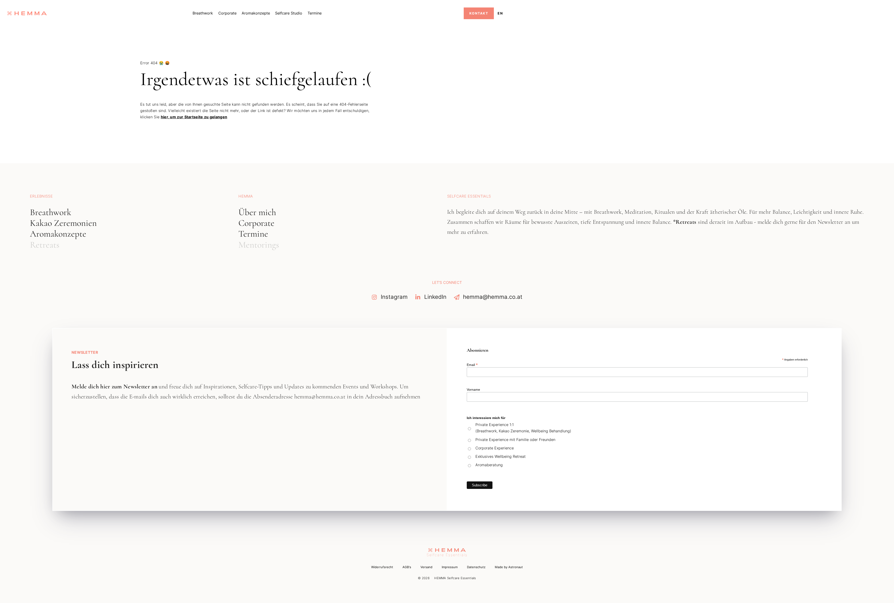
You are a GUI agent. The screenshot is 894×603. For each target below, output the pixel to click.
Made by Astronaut (509, 567)
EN (500, 13)
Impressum (450, 567)
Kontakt (478, 13)
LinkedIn (435, 296)
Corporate (227, 13)
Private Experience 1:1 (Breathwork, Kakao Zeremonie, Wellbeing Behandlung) (523, 427)
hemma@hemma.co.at (492, 296)
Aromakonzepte (256, 13)
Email (472, 364)
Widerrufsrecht (382, 567)
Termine (315, 13)
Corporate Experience (494, 448)
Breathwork (203, 13)
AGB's (406, 567)
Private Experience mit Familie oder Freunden (515, 439)
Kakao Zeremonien (63, 223)
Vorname (473, 389)
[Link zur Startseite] (27, 13)
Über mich (257, 212)
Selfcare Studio (288, 13)
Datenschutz (476, 567)
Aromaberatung (489, 464)
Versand (426, 567)
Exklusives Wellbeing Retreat (500, 456)
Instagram (394, 296)
